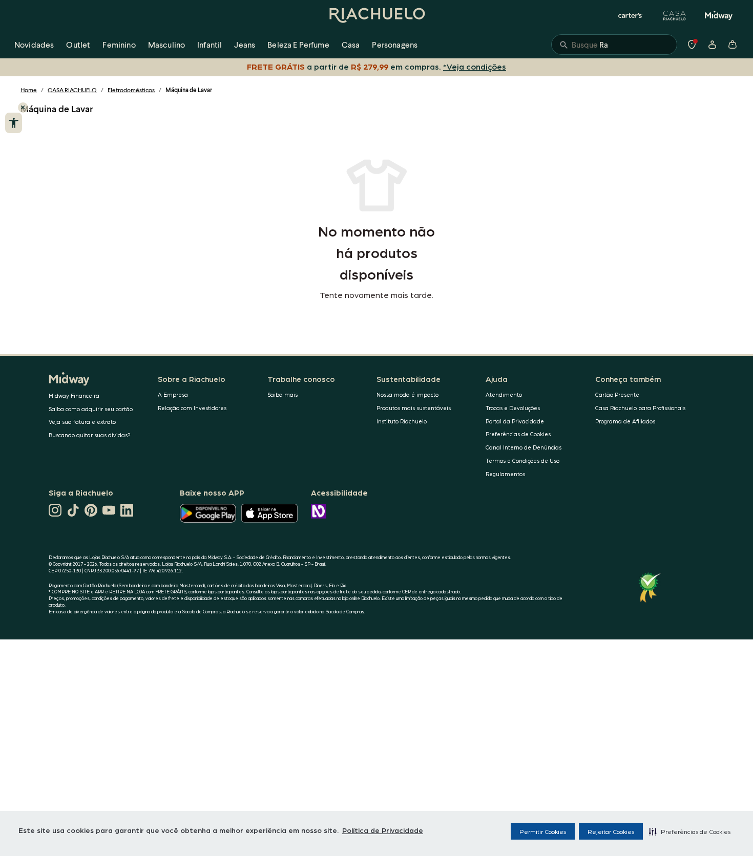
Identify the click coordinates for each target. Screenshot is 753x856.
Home (28, 90)
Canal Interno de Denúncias (523, 447)
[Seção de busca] (614, 44)
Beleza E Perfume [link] (298, 44)
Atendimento (504, 394)
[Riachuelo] (376, 15)
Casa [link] (351, 44)
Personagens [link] (394, 44)
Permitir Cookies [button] (542, 831)
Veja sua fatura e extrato (82, 421)
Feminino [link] (118, 44)
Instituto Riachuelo (401, 421)
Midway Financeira (74, 395)
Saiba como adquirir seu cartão (91, 409)
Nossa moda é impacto (407, 394)
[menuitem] (34, 44)
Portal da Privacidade (515, 421)
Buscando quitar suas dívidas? (90, 435)
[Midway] (718, 15)
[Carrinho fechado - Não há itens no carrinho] (732, 44)
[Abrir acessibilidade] (13, 123)
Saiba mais (282, 394)
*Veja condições (474, 66)
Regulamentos (505, 474)
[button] (690, 831)
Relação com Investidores (192, 408)
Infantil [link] (209, 44)
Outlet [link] (78, 44)
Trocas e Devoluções (513, 408)
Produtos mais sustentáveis (413, 408)
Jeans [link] (244, 44)
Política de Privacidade (382, 829)
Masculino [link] (166, 44)
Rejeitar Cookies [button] (611, 831)
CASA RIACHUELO (72, 90)
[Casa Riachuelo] (674, 15)
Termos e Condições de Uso (522, 460)
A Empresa (173, 394)
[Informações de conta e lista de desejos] (712, 44)
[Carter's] (630, 15)
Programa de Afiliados (625, 421)
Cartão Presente (617, 394)
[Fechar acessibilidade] (23, 107)
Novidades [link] (34, 44)
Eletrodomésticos (131, 90)
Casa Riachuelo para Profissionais (640, 408)
